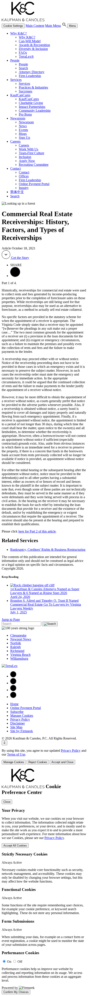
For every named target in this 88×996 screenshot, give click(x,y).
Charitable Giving (31, 103)
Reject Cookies (37, 762)
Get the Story (19, 258)
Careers (15, 141)
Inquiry (24, 188)
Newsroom (17, 118)
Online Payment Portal (34, 184)
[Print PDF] (15, 276)
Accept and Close (62, 762)
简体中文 (17, 192)
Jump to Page (11, 619)
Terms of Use (16, 754)
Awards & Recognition (34, 45)
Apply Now (27, 161)
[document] (44, 881)
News (23, 126)
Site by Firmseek (21, 731)
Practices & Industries (33, 87)
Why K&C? (18, 33)
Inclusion (25, 157)
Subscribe (16, 712)
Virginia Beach (20, 654)
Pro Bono (25, 114)
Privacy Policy (20, 719)
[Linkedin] (13, 683)
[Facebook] (13, 676)
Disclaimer (17, 723)
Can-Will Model (30, 41)
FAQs (23, 52)
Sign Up (24, 137)
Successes (25, 91)
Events (23, 130)
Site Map (16, 727)
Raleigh (15, 647)
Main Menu (53, 25)
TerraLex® (26, 56)
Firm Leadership (30, 76)
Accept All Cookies (15, 845)
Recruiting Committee (33, 164)
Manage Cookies (21, 715)
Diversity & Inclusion (33, 49)
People (14, 60)
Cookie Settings (13, 25)
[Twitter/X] (13, 690)
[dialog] (44, 756)
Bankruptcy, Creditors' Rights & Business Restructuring (47, 549)
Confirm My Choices (16, 992)
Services (16, 79)
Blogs (23, 134)
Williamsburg (19, 658)
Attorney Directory (31, 72)
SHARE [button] (16, 265)
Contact (15, 168)
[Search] (64, 25)
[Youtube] (13, 697)
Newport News (20, 639)
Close (6, 801)
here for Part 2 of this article (37, 531)
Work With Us (28, 149)
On (9, 961)
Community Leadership (35, 110)
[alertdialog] (44, 881)
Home (14, 704)
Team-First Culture (31, 153)
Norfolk (15, 643)
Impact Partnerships (32, 107)
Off (20, 961)
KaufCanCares (20, 95)
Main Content (35, 25)
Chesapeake (18, 635)
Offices (24, 176)
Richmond (17, 651)
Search (23, 68)
